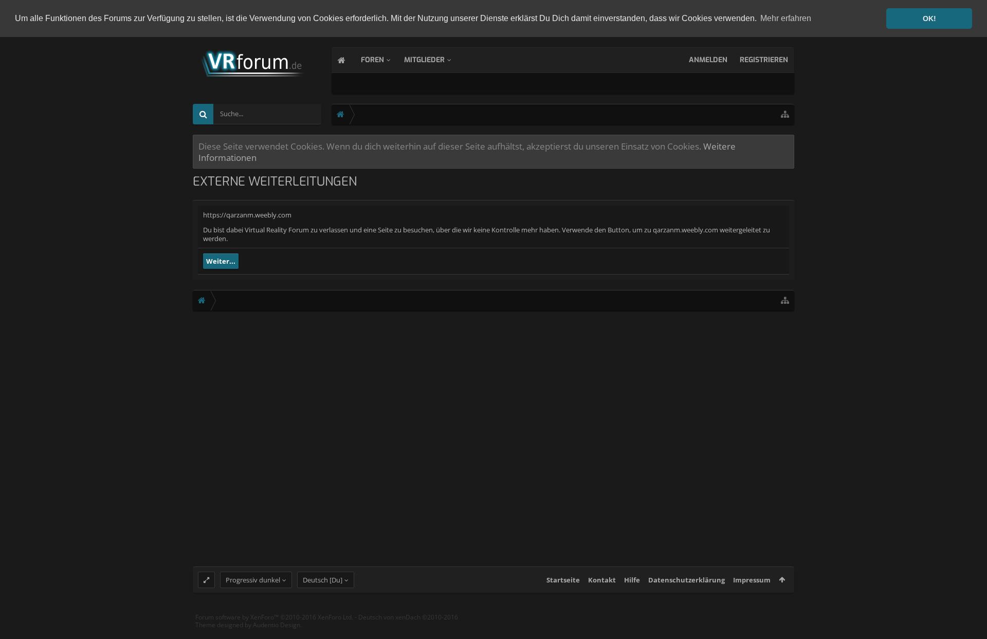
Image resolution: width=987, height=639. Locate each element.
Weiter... (220, 261)
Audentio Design (276, 624)
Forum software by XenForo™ (274, 617)
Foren (372, 60)
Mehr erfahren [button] (785, 18)
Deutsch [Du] (322, 580)
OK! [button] (929, 18)
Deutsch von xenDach (408, 617)
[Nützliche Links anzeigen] (785, 114)
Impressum (752, 580)
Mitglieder (424, 60)
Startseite (563, 580)
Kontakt (602, 580)
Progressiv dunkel (253, 580)
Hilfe (632, 580)
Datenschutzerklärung (686, 580)
